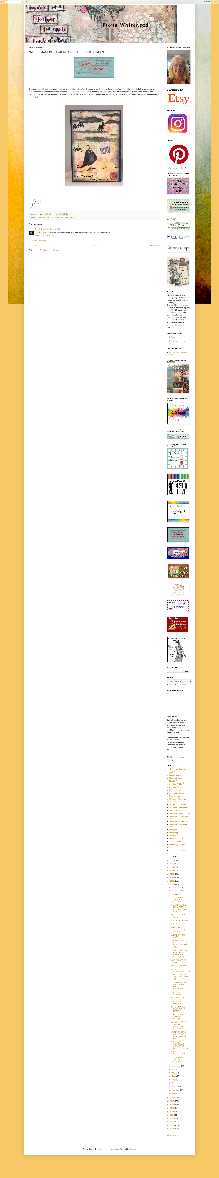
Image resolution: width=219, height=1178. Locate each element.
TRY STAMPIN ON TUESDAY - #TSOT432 (178, 899)
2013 (172, 1108)
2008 (172, 1125)
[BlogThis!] (59, 214)
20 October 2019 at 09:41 (45, 236)
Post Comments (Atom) (49, 250)
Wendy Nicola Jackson (44, 229)
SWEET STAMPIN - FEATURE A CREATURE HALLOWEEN (179, 953)
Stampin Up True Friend (178, 821)
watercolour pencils (177, 850)
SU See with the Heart (178, 804)
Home (94, 246)
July (174, 1073)
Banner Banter (175, 775)
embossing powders (177, 845)
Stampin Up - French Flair (179, 813)
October (175, 894)
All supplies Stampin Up (178, 769)
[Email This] (57, 214)
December (176, 887)
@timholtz (50, 217)
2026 (172, 860)
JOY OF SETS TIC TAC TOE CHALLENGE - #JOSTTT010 (178, 1025)
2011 (172, 1115)
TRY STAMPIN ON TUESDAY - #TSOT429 (178, 1017)
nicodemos (114, 1149)
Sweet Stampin (69, 217)
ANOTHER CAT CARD (180, 920)
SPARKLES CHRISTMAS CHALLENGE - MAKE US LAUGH (179, 1045)
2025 (172, 864)
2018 (172, 1098)
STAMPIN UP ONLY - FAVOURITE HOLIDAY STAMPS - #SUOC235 (180, 908)
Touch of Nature (175, 842)
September (176, 1066)
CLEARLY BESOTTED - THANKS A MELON (180, 970)
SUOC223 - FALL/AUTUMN (178, 1053)
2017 (172, 1101)
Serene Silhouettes (176, 810)
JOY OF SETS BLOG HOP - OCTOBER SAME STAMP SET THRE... (180, 944)
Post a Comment (39, 241)
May (174, 1080)
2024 (172, 867)
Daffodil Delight (175, 790)
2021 (172, 878)
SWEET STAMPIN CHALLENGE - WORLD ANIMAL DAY (179, 1035)
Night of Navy (174, 796)
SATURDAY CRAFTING (176, 993)
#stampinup (59, 217)
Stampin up (173, 833)
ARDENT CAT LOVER (180, 924)
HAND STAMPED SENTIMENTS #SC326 (178, 929)
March (174, 1086)
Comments (174, 341)
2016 (172, 1105)
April (174, 1083)
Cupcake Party (175, 787)
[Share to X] (62, 214)
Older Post (154, 246)
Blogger (133, 1149)
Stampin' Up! (174, 835)
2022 (172, 874)
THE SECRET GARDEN (176, 1002)
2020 (172, 881)
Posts (172, 337)
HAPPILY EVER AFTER (180, 966)
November (176, 891)
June (174, 1076)
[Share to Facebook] (64, 214)
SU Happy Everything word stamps (177, 800)
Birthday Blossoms (176, 778)
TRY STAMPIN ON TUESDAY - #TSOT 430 (180, 977)
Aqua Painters (174, 772)
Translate (186, 684)
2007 (172, 1129)
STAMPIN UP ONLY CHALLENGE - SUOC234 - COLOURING (179, 985)
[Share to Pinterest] (67, 214)
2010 (172, 1118)
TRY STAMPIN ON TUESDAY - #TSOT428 (178, 1059)
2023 (172, 871)
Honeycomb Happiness (178, 793)
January (175, 1093)
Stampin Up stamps (177, 830)
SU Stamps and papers (178, 807)
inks (170, 848)
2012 (172, 1111)
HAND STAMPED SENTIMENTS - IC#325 (178, 1009)
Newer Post (34, 246)
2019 (172, 884)
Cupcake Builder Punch (178, 784)
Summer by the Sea (177, 838)
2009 (172, 1122)
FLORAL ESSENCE (179, 998)
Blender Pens (174, 781)
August (175, 1069)
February (176, 1090)
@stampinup (40, 217)
